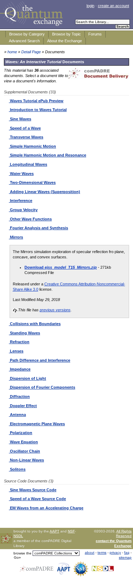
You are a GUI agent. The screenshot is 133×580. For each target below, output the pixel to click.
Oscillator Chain (24, 451)
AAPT (54, 531)
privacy (115, 552)
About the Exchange (64, 41)
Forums (95, 34)
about (89, 552)
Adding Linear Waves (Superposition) (44, 192)
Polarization (20, 433)
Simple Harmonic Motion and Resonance (47, 155)
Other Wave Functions (30, 219)
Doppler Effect (23, 406)
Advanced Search (24, 41)
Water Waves (21, 173)
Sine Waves (20, 119)
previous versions (55, 310)
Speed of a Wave (25, 128)
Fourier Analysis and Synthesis (38, 228)
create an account (113, 6)
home (12, 52)
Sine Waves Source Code (32, 490)
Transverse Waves (26, 137)
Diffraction (19, 396)
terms (102, 552)
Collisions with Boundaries (35, 324)
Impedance (20, 369)
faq (126, 552)
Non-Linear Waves (26, 460)
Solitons (17, 469)
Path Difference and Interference (39, 360)
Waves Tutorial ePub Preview (36, 101)
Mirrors (16, 237)
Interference (20, 200)
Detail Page (31, 52)
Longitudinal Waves (28, 164)
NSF (71, 531)
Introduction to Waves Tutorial (38, 110)
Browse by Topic (66, 34)
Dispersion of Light (27, 378)
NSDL (18, 536)
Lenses (16, 351)
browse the (22, 553)
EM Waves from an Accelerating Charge (46, 508)
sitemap (125, 557)
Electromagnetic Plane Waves (37, 424)
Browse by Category (27, 34)
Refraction (19, 342)
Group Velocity (23, 210)
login (90, 6)
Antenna (17, 414)
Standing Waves (24, 333)
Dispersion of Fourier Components (42, 387)
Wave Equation (23, 442)
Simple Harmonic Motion (32, 146)
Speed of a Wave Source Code (37, 499)
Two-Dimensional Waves (32, 182)
